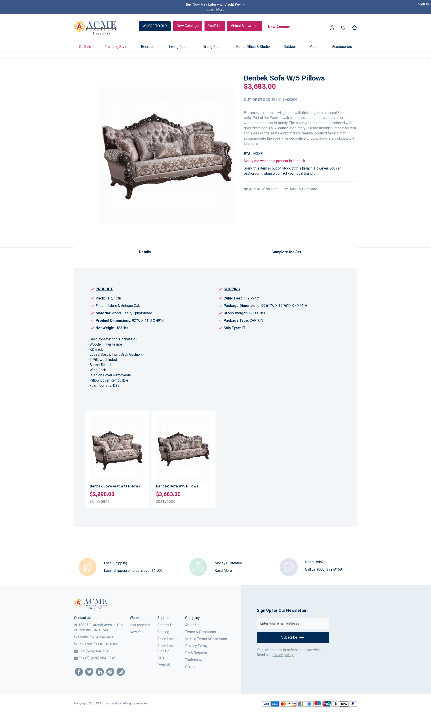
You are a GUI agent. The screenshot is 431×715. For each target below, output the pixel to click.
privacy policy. (283, 655)
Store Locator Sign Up (168, 648)
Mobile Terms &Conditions (206, 639)
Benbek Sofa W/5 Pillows (177, 486)
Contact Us (165, 625)
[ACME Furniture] (95, 28)
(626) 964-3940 (98, 651)
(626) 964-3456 (102, 637)
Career (190, 667)
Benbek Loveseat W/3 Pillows (115, 486)
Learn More (215, 9)
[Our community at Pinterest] (110, 672)
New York (137, 632)
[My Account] (332, 28)
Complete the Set (286, 252)
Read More (223, 570)
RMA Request (196, 653)
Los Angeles (140, 625)
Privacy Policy (196, 646)
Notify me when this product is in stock (274, 161)
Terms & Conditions (200, 632)
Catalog (163, 632)
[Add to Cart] (139, 451)
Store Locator (168, 639)
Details (145, 252)
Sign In (423, 4)
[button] (139, 428)
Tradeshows (195, 660)
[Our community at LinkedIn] (100, 672)
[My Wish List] (343, 29)
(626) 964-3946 (103, 658)
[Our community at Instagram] (121, 672)
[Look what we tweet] (89, 672)
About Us (192, 625)
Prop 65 (163, 665)
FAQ (160, 658)
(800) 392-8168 (329, 569)
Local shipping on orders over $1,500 (133, 570)
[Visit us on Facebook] (79, 672)
